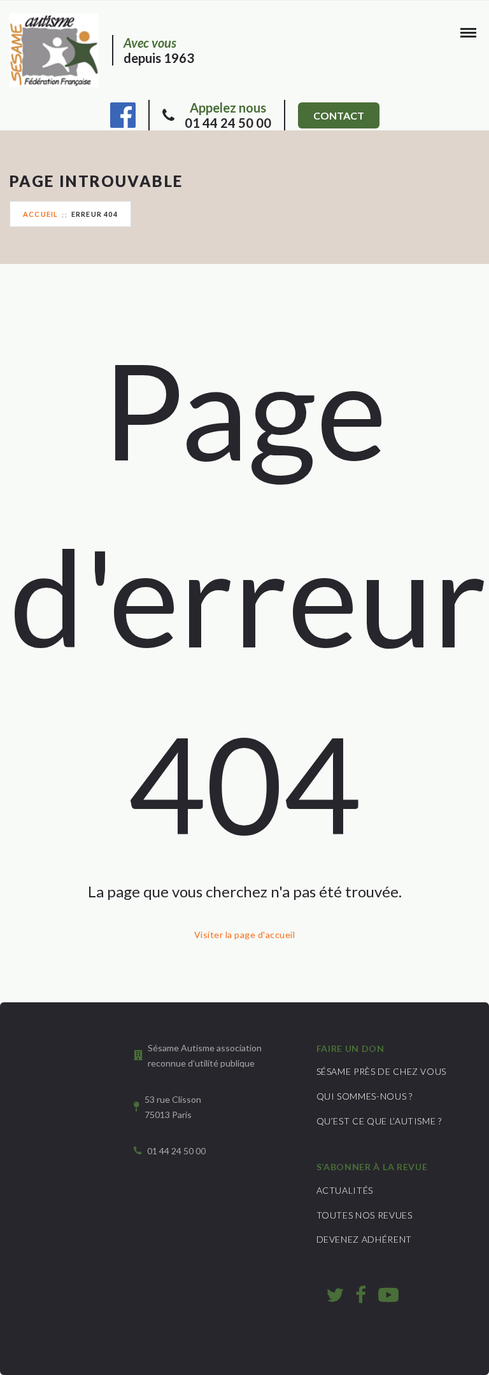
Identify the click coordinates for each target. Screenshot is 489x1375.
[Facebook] (123, 113)
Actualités (345, 1190)
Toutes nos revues (364, 1215)
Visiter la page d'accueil (244, 934)
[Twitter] (335, 1294)
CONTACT (338, 115)
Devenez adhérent (364, 1239)
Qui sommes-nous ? (364, 1096)
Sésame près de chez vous (381, 1071)
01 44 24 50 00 (228, 115)
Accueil (40, 214)
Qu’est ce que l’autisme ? (379, 1121)
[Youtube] (388, 1294)
